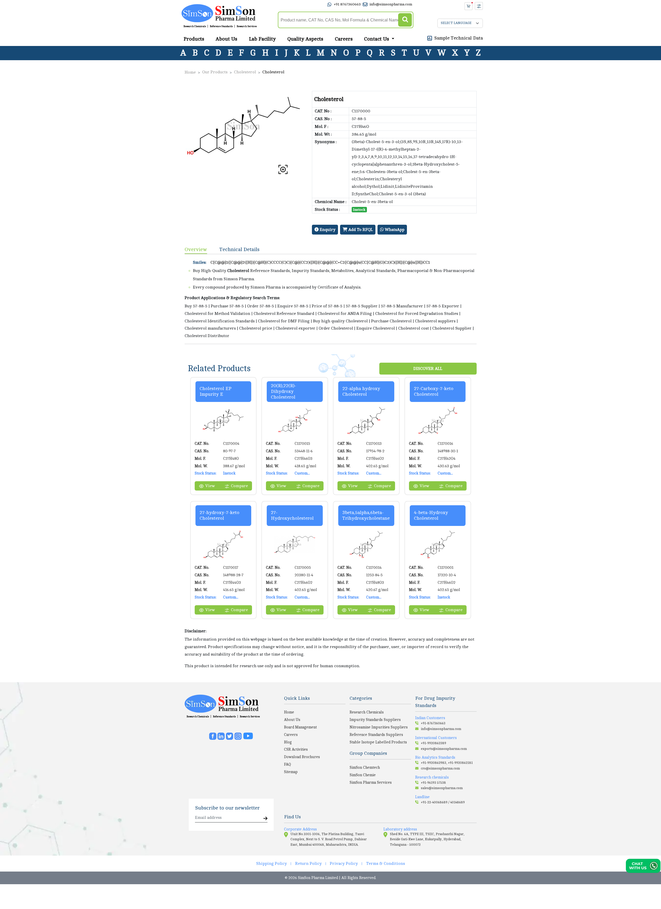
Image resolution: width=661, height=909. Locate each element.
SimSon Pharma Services (371, 782)
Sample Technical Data (458, 38)
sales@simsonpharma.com (442, 788)
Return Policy (308, 863)
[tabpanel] (331, 299)
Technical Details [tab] (239, 249)
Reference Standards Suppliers (376, 735)
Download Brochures (302, 757)
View (210, 486)
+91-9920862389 (433, 743)
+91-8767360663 (433, 723)
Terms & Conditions (385, 863)
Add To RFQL (360, 229)
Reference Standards (221, 26)
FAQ (287, 764)
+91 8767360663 (347, 4)
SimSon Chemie (363, 775)
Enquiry (327, 229)
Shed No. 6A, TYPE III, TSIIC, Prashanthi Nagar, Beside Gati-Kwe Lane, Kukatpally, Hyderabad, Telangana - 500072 (427, 839)
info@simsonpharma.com (390, 4)
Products (194, 39)
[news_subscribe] (265, 818)
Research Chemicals (195, 26)
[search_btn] (405, 20)
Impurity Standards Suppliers (375, 720)
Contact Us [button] (377, 39)
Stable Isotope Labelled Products (378, 742)
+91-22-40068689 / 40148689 (443, 802)
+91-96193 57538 (433, 782)
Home (190, 72)
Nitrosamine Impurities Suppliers (379, 727)
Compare (239, 486)
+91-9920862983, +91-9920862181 (447, 763)
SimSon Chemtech (365, 767)
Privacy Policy (344, 863)
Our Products (214, 72)
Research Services (247, 26)
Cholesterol (245, 72)
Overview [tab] (196, 249)
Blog (288, 742)
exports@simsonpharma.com (444, 749)
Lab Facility (262, 39)
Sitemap (291, 772)
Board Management (300, 727)
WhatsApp (394, 229)
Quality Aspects (305, 39)
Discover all (427, 368)
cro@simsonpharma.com (440, 768)
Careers (344, 39)
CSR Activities (296, 749)
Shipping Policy (271, 863)
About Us (226, 39)
